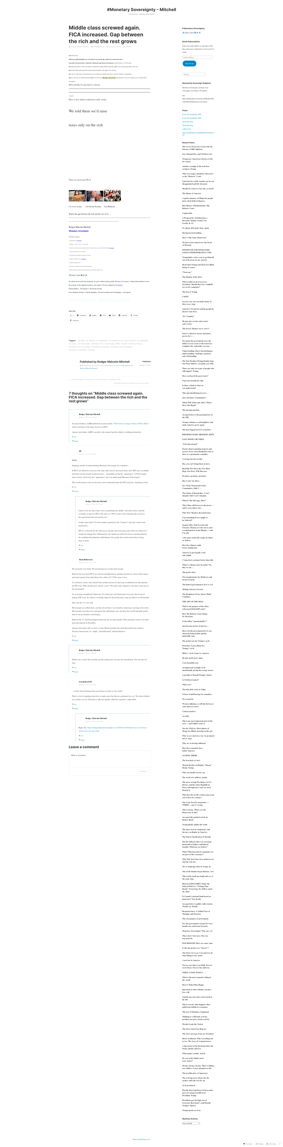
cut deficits (90, 340)
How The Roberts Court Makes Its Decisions (194, 615)
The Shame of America (191, 193)
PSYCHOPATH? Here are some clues (197, 943)
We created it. (188, 699)
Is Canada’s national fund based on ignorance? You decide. (196, 897)
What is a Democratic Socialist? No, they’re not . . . (197, 566)
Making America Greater (192, 589)
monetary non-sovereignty (121, 347)
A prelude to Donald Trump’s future (197, 675)
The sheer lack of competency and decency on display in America (196, 830)
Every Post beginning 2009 (191, 114)
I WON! (185, 296)
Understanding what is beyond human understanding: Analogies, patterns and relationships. (197, 353)
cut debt (80, 340)
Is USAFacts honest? (190, 679)
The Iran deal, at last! (191, 760)
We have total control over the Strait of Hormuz (197, 243)
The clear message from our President (198, 1033)
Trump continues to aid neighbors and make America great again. (197, 423)
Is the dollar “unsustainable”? (194, 621)
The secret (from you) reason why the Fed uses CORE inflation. (197, 148)
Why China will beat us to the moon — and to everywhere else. (197, 506)
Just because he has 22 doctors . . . (196, 626)
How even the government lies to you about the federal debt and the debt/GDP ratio (197, 633)
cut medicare (113, 340)
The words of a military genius (194, 777)
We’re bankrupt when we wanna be (196, 866)
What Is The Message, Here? (194, 500)
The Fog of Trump (189, 291)
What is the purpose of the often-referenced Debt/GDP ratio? (195, 607)
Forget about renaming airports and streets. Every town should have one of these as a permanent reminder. (197, 451)
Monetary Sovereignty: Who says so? (197, 931)
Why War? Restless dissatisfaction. (196, 512)
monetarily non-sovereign (79, 347)
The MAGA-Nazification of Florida (196, 836)
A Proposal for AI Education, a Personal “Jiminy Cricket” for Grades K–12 (194, 220)
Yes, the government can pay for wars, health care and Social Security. (197, 925)
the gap (91, 350)
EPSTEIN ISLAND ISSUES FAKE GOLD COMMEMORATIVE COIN (196, 251)
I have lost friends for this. (193, 380)
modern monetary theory (131, 344)
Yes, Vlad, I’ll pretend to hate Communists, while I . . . (194, 487)
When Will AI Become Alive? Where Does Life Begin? (197, 404)
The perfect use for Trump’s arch (195, 641)
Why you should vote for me (193, 772)
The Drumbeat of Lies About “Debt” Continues (197, 595)
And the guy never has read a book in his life (197, 998)
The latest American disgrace (194, 1028)
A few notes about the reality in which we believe (197, 539)
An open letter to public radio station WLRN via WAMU (197, 905)
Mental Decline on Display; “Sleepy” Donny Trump (197, 766)
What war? (186, 684)
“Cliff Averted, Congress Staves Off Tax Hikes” (131, 423)
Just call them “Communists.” (194, 397)
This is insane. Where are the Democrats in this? (194, 811)
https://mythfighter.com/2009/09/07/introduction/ (198, 133)
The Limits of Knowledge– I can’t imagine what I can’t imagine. (195, 494)
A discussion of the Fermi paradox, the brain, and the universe (197, 1047)
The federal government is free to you (197, 584)
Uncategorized (98, 47)
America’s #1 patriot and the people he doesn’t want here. (198, 310)
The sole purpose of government (195, 918)
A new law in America (191, 960)
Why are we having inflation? (194, 743)
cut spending (142, 340)
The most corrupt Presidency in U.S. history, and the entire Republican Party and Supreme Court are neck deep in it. (197, 786)
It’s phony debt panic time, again (195, 228)
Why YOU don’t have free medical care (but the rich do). (198, 860)
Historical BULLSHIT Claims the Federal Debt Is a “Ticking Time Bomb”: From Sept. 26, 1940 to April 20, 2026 (197, 887)
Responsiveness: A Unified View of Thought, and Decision (196, 912)
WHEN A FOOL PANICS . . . (194, 972)
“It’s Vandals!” (188, 316)
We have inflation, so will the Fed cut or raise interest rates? (198, 705)
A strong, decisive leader (192, 459)
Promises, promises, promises (194, 476)
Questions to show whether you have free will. (196, 991)
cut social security (128, 340)
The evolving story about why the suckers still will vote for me (195, 1079)
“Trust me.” (187, 272)
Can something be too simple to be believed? (195, 519)
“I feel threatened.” (190, 444)
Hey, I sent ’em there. (191, 480)
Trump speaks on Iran (191, 1110)
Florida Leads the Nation (192, 1024)
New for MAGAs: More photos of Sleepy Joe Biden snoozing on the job (197, 729)
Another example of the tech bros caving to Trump (195, 167)
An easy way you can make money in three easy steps (196, 302)
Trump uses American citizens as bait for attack (197, 160)
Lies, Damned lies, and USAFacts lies (197, 154)
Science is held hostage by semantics (197, 694)
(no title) (185, 716)
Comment (142, 771)
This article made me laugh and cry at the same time (197, 877)
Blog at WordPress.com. (141, 1139)
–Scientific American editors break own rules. (131, 383)
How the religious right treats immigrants (191, 546)
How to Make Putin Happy (193, 984)
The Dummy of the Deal (192, 277)
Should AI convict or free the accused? (198, 188)
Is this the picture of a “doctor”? (195, 948)
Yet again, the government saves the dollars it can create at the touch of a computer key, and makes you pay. (197, 343)
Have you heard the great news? (195, 375)
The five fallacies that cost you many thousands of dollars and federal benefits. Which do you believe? (197, 844)
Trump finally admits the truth (194, 824)
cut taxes (72, 344)
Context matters (189, 711)
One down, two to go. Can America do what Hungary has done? (197, 954)
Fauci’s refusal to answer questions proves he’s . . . (196, 334)
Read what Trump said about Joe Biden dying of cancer (198, 266)
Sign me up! (189, 63)
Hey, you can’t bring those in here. (196, 463)
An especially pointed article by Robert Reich (195, 818)
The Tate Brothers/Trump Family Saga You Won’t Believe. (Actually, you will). (198, 362)
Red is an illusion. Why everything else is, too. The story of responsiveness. (197, 1040)
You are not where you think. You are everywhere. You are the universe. (197, 966)
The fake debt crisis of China (194, 689)
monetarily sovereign (100, 347)
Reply (76, 441)
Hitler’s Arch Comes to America (195, 653)
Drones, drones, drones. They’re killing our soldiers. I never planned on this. (198, 1067)
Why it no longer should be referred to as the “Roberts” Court (197, 175)
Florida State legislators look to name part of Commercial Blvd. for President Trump (197, 1093)
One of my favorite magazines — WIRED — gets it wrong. (195, 803)
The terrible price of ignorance (195, 1073)
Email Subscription (191, 41)
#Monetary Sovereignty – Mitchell (141, 9)
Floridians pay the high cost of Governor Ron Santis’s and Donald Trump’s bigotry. (196, 1103)
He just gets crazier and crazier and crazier (195, 322)
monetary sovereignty (78, 350)
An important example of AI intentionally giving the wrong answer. (198, 669)
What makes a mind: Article (193, 1053)
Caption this (187, 213)
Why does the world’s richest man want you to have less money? (198, 796)
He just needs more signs (192, 658)
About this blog (187, 121)
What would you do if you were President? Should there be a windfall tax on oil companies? (197, 284)
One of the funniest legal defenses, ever (198, 871)
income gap (109, 344)
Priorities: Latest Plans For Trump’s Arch (193, 647)
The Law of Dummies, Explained (195, 1011)
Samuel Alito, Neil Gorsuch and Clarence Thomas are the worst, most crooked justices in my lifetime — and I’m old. (197, 529)
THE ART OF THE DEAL (193, 601)
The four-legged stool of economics (196, 429)
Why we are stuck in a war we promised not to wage (198, 737)
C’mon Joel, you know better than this (197, 560)
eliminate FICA (97, 344)
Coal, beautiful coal (190, 662)
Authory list (186, 129)
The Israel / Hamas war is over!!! (195, 328)
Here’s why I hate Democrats (194, 237)
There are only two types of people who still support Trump (198, 369)
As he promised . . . (190, 1085)
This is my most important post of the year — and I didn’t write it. (197, 722)
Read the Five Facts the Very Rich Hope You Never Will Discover (196, 470)
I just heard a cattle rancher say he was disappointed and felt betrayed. (198, 182)
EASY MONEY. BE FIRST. (193, 439)
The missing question (190, 410)
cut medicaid (101, 340)
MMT (118, 344)
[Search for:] (194, 74)
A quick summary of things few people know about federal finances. (197, 199)
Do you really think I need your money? (192, 1059)
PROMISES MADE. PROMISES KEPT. (198, 434)
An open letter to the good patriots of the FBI (197, 416)
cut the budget (84, 344)
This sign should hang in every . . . (195, 393)
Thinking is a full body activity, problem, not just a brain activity (195, 1018)
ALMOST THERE (189, 755)
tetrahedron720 (85, 681)
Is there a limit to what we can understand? (192, 386)
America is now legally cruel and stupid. (193, 554)
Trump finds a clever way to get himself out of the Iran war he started (198, 258)
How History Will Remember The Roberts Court (196, 207)
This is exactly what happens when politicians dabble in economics (196, 1005)
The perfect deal (188, 572)
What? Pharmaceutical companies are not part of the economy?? (197, 853)
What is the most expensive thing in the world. (196, 978)
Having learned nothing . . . (193, 232)
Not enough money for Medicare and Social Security (197, 578)
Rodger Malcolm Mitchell (80, 47)
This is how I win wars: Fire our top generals (195, 937)
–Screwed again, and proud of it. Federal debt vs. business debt (94, 379)
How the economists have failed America (192, 749)
